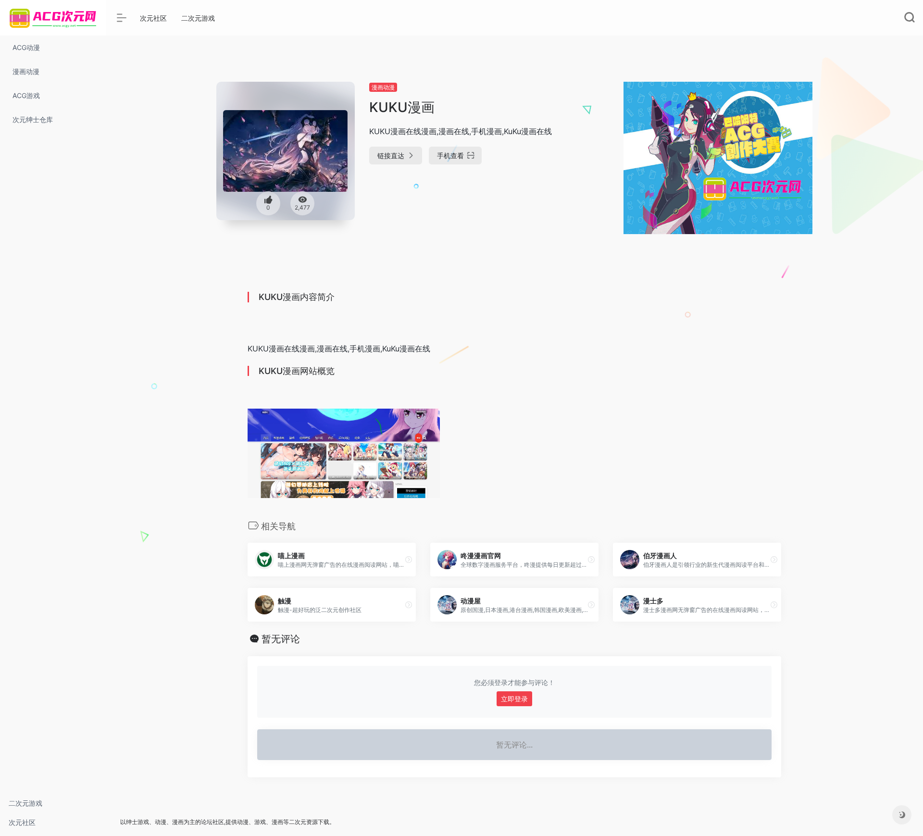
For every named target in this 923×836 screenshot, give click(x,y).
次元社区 (22, 822)
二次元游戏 (25, 803)
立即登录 (514, 699)
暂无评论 (281, 639)
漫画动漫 (383, 87)
